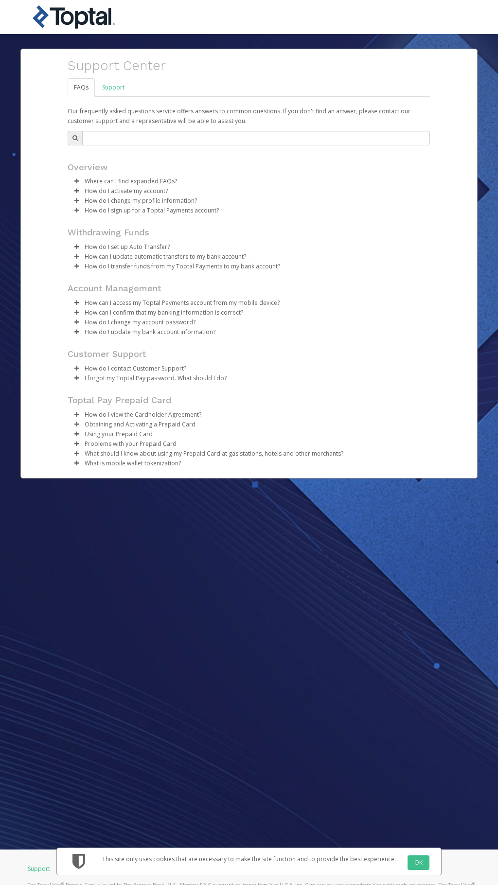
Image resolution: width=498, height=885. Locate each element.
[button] (76, 181)
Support (113, 87)
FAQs (81, 87)
